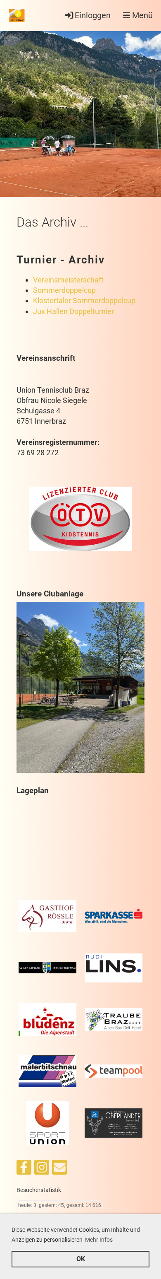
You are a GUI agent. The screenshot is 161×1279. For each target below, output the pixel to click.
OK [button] (80, 1259)
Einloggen (93, 15)
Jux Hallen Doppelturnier (73, 311)
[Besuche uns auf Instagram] (41, 1169)
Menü (141, 15)
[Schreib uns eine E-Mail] (59, 1169)
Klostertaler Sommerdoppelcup (84, 300)
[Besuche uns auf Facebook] (24, 1169)
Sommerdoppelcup (64, 290)
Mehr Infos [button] (99, 1239)
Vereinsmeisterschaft (68, 279)
